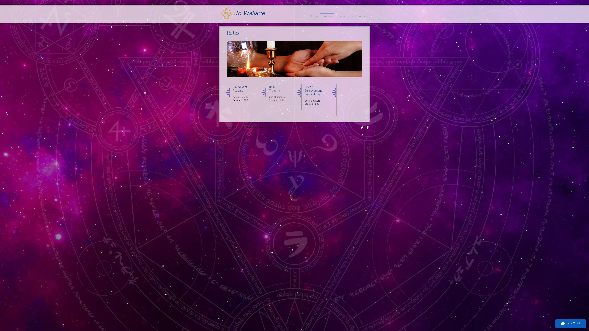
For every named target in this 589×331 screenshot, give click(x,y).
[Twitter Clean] (362, 127)
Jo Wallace (249, 14)
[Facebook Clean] (367, 127)
